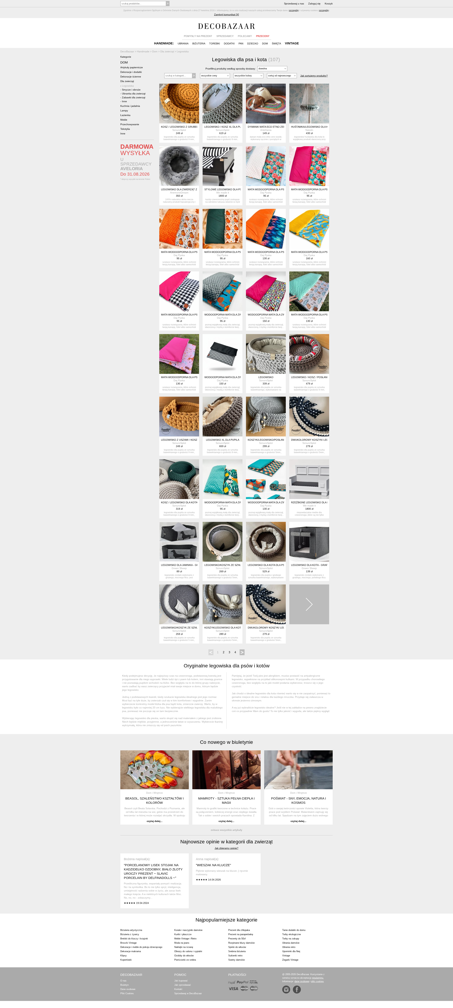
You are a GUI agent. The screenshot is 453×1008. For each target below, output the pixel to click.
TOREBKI (214, 43)
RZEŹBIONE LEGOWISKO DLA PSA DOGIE (315, 502)
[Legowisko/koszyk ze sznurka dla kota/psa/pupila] (179, 604)
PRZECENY (262, 36)
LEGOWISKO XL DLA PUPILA (222, 439)
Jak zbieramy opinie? (226, 848)
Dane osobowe (127, 989)
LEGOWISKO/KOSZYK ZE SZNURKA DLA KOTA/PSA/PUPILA (195, 627)
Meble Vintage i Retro (185, 938)
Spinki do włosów (237, 947)
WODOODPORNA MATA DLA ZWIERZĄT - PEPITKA (233, 377)
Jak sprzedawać (182, 985)
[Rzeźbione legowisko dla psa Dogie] (309, 479)
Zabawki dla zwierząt (133, 97)
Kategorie (125, 56)
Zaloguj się (314, 3)
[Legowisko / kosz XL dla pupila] (222, 103)
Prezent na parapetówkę (240, 934)
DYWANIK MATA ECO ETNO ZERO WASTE (272, 126)
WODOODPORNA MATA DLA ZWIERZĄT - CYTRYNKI (234, 502)
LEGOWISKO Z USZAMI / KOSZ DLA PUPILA (186, 439)
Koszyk (329, 3)
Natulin (309, 130)
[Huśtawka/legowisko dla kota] (309, 103)
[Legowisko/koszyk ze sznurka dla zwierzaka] (222, 542)
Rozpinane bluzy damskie (241, 943)
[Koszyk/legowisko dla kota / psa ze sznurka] (222, 604)
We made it (222, 192)
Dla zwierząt (127, 81)
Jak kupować (181, 980)
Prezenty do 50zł (237, 938)
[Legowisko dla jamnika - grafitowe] (179, 542)
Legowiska (128, 85)
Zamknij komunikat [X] (226, 14)
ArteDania (265, 130)
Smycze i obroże (131, 89)
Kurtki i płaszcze (182, 934)
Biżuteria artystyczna (131, 930)
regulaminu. (318, 978)
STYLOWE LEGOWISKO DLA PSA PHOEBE (229, 189)
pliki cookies (317, 981)
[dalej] (309, 604)
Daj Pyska (265, 192)
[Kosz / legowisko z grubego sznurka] (179, 103)
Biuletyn (124, 985)
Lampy (124, 110)
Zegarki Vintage (290, 959)
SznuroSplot (179, 130)
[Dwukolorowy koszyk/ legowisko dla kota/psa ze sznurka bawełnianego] (309, 416)
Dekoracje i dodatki (131, 72)
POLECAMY (245, 36)
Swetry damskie (236, 959)
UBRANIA (183, 43)
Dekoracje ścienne (130, 76)
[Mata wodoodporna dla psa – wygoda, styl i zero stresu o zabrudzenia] (266, 166)
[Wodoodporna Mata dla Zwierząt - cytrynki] (222, 479)
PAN (241, 43)
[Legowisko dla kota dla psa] (266, 542)
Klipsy (123, 955)
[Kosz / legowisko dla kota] (179, 479)
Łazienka (125, 115)
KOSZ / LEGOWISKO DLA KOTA (179, 502)
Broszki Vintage (128, 943)
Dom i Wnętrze (154, 792)
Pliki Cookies (127, 993)
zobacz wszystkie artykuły (226, 830)
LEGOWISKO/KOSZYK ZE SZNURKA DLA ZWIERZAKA (235, 565)
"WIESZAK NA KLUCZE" (213, 865)
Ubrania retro (288, 947)
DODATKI (229, 43)
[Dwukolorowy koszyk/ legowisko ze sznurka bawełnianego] (266, 604)
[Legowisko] (266, 354)
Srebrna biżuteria (237, 951)
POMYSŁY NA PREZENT (198, 36)
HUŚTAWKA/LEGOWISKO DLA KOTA (312, 126)
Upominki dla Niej (291, 951)
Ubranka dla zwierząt (133, 93)
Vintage (286, 955)
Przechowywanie (129, 124)
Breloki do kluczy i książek (134, 938)
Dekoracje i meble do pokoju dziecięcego (141, 947)
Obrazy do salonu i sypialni (188, 951)
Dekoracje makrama (130, 951)
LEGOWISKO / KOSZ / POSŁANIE (310, 377)
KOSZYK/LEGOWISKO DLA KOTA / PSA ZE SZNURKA (234, 627)
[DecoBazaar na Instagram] (286, 989)
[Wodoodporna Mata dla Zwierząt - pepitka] (222, 354)
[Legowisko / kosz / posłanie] (309, 354)
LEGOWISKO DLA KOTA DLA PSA (267, 565)
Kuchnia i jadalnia (130, 106)
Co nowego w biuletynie (226, 742)
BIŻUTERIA (198, 43)
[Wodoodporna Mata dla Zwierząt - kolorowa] (266, 291)
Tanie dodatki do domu (293, 930)
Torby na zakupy (290, 938)
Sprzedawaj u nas (294, 3)
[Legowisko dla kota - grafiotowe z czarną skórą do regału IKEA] (309, 542)
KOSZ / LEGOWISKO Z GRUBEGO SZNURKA (187, 126)
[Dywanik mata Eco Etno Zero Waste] (266, 103)
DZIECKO (252, 43)
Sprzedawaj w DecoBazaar (188, 993)
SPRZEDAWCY (225, 36)
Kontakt (178, 989)
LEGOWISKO (265, 377)
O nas (123, 980)
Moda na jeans (181, 943)
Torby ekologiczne (291, 934)
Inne (124, 101)
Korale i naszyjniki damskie (188, 930)
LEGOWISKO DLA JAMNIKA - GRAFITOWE (185, 565)
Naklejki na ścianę (183, 947)
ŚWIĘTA (276, 43)
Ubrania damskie (290, 943)
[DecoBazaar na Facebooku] (297, 989)
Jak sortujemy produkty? (314, 75)
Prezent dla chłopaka (239, 930)
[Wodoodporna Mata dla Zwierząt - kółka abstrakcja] (266, 479)
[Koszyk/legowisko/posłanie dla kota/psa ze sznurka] (266, 416)
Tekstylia (125, 129)
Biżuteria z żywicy (129, 934)
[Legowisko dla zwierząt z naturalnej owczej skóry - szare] (179, 166)
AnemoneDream (179, 192)
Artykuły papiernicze (131, 67)
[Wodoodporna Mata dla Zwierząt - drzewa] (222, 291)
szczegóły (294, 10)
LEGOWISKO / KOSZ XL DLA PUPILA (225, 126)
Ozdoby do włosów (184, 955)
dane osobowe (301, 981)
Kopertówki (126, 959)
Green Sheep (179, 568)
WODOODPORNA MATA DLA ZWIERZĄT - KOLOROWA (279, 314)
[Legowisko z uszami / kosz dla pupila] (179, 416)
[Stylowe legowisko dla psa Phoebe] (222, 166)
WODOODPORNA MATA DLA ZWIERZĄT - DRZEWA (233, 314)
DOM (265, 43)
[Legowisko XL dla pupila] (222, 416)
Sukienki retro (235, 955)
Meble (123, 119)
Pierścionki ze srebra (185, 959)
